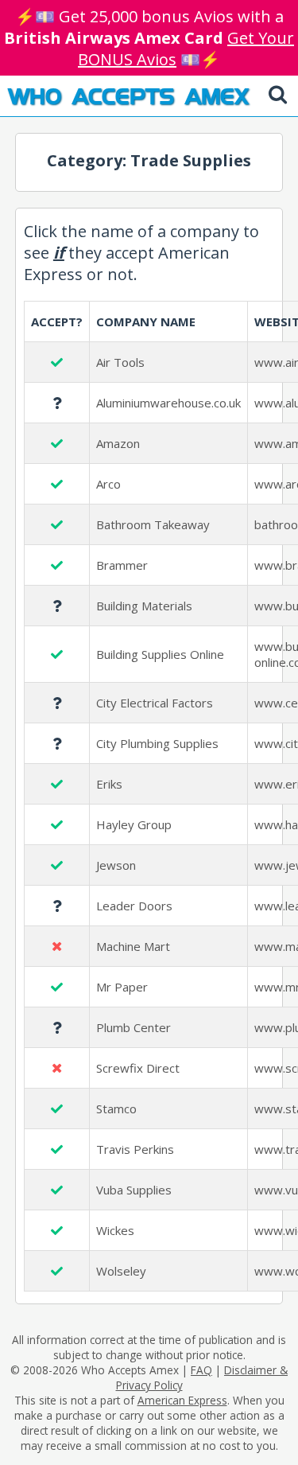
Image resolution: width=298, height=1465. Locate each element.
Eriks (109, 784)
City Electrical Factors (154, 703)
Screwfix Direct (138, 1068)
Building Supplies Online (160, 654)
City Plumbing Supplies (157, 743)
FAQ (201, 1369)
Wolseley (121, 1271)
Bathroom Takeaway (153, 524)
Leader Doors (134, 906)
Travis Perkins (135, 1149)
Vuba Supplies (134, 1190)
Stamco (116, 1108)
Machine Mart (133, 946)
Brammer (122, 565)
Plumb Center (133, 1027)
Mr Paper (122, 987)
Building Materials (144, 606)
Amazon (118, 443)
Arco (108, 484)
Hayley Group (134, 824)
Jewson (116, 865)
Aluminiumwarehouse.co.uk (168, 403)
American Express (182, 1400)
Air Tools (120, 362)
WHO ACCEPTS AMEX (128, 95)
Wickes (115, 1230)
